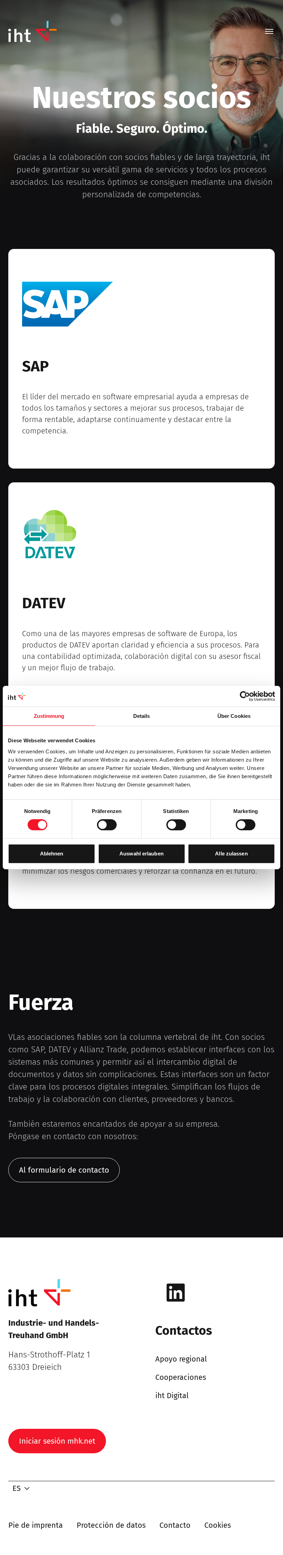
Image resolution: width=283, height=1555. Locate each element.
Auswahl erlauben (141, 853)
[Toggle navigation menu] (269, 31)
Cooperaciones (180, 1377)
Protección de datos (111, 1525)
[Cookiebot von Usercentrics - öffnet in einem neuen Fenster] (245, 696)
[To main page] (32, 31)
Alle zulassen (231, 853)
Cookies (217, 1525)
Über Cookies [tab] (234, 716)
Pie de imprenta (35, 1525)
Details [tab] (141, 716)
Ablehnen (52, 853)
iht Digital (171, 1395)
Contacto (175, 1525)
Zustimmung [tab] (49, 716)
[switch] (107, 824)
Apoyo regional (181, 1359)
